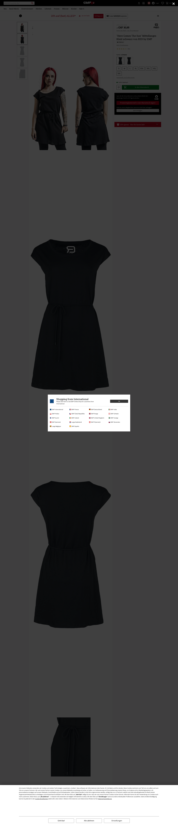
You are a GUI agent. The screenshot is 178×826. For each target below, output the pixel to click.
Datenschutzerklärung (105, 799)
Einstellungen (117, 821)
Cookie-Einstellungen (41, 799)
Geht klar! (61, 821)
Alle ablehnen (89, 821)
